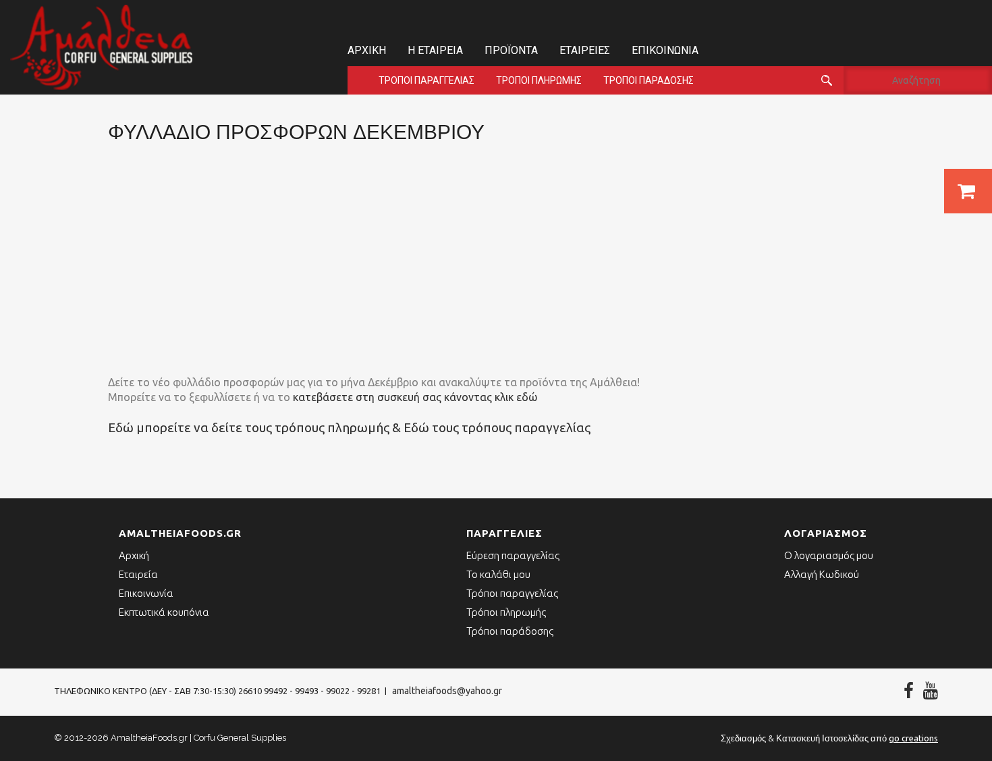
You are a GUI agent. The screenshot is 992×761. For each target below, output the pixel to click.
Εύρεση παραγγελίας (512, 555)
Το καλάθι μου (498, 574)
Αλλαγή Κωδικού (821, 574)
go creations (913, 738)
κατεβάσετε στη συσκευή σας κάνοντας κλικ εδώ (415, 397)
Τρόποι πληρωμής (539, 80)
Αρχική (367, 50)
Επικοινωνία (665, 50)
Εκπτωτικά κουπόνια (164, 612)
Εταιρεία (138, 574)
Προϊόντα (511, 50)
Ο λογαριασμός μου (828, 555)
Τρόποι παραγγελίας (426, 80)
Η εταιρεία (435, 50)
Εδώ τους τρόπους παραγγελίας (497, 427)
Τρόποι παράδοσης (648, 80)
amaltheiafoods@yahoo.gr (447, 690)
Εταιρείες (584, 50)
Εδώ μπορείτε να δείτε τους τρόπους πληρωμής (248, 427)
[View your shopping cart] (968, 191)
